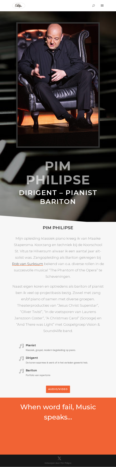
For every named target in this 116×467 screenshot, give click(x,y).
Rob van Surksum (27, 264)
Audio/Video (58, 389)
